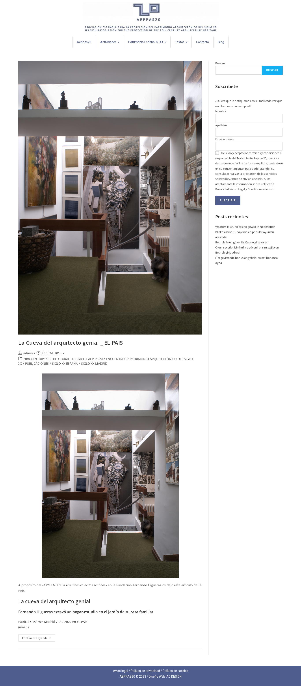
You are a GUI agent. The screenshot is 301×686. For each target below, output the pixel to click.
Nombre (220, 111)
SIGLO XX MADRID (94, 363)
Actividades (108, 42)
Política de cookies (175, 671)
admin (28, 353)
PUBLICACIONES (37, 363)
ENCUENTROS (116, 359)
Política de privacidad (145, 671)
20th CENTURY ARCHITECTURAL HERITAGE (54, 359)
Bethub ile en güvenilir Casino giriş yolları (241, 242)
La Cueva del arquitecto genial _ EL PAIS (70, 342)
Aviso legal (120, 671)
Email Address (224, 139)
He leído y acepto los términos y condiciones (250, 153)
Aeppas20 (84, 42)
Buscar (220, 63)
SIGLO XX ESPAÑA (65, 363)
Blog (221, 42)
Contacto (202, 42)
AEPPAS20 (95, 359)
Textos (179, 42)
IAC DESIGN (174, 676)
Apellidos (221, 125)
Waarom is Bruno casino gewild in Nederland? (245, 227)
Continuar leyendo (38, 637)
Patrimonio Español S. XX (145, 42)
